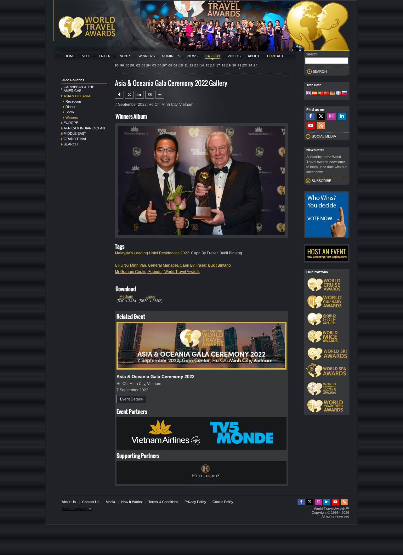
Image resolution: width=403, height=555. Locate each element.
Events (124, 56)
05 (154, 65)
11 (186, 65)
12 (191, 65)
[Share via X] (129, 94)
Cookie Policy (223, 502)
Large (150, 296)
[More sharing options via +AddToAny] (160, 94)
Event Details (131, 399)
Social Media (324, 136)
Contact (275, 56)
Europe (71, 123)
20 (234, 65)
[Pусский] (344, 93)
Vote (87, 56)
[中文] (326, 93)
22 (239, 65)
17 (218, 65)
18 (223, 65)
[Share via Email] (150, 94)
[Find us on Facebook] (310, 116)
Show (69, 112)
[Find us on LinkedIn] (342, 116)
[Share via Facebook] (119, 94)
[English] (308, 93)
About (254, 56)
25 (256, 65)
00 (127, 65)
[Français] (338, 93)
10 (181, 65)
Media (110, 502)
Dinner (70, 107)
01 (133, 65)
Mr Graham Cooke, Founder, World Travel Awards (157, 271)
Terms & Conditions (163, 502)
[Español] (314, 93)
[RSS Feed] (321, 125)
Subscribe (321, 181)
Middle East (75, 133)
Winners (147, 56)
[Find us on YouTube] (310, 125)
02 (138, 65)
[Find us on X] (321, 116)
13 (197, 65)
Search (71, 144)
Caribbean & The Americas (79, 89)
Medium (126, 296)
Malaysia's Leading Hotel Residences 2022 (152, 253)
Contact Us (90, 502)
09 (176, 65)
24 (250, 65)
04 (149, 65)
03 (143, 65)
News (192, 56)
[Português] (320, 93)
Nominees (171, 56)
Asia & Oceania (77, 96)
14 (202, 65)
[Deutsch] (332, 93)
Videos (234, 56)
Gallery (212, 56)
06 (160, 65)
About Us (69, 502)
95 (117, 65)
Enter (105, 56)
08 (170, 65)
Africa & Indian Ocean (84, 128)
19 (229, 65)
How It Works (131, 502)
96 (122, 65)
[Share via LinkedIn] (139, 94)
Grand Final (75, 139)
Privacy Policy (195, 502)
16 (213, 65)
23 (245, 65)
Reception (73, 101)
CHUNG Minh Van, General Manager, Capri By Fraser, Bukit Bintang (173, 265)
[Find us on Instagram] (331, 116)
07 (165, 65)
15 (207, 65)
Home (70, 56)
